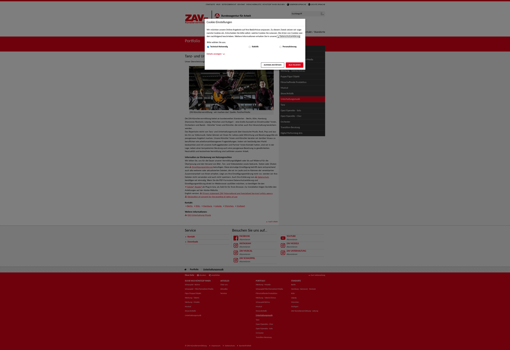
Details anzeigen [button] (214, 54)
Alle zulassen (295, 65)
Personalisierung (289, 47)
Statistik (255, 47)
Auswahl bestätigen (272, 65)
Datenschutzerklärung (290, 36)
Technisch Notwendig (219, 47)
